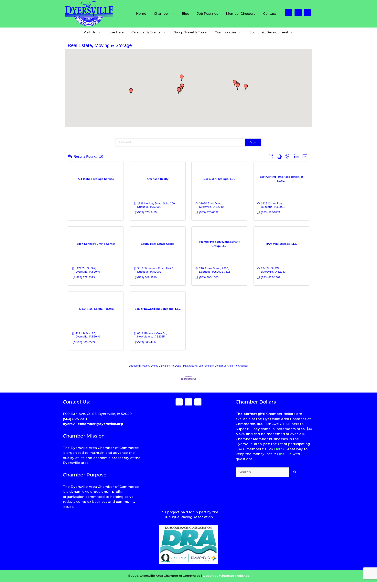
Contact (269, 14)
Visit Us (90, 32)
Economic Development (268, 32)
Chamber (161, 14)
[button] (181, 89)
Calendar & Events (146, 32)
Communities (225, 32)
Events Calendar (160, 365)
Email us (284, 454)
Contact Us (220, 365)
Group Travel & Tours (190, 32)
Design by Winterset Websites (226, 575)
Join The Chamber (238, 365)
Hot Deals (176, 365)
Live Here (116, 32)
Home (141, 14)
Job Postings (207, 14)
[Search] (294, 472)
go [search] (254, 142)
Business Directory (139, 365)
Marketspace (190, 365)
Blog (185, 14)
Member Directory (240, 14)
